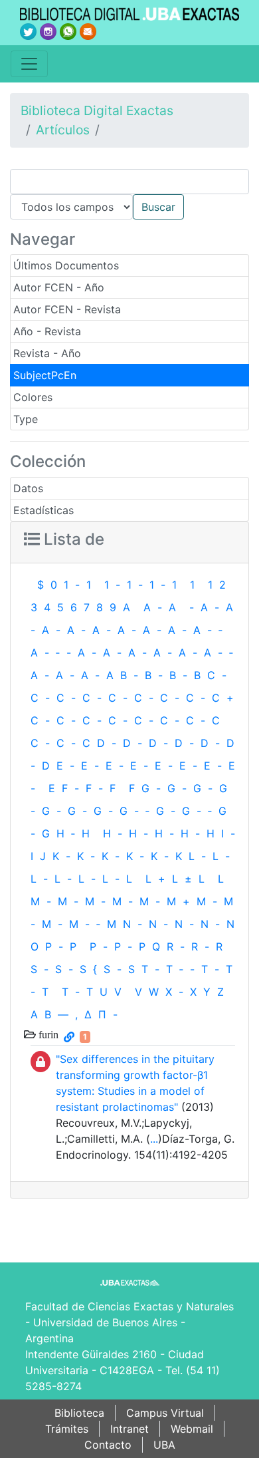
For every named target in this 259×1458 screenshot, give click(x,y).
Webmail (192, 1428)
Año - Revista (47, 331)
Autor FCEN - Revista (67, 309)
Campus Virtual (165, 1412)
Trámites (66, 1428)
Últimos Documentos (66, 265)
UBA (164, 1444)
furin (47, 1034)
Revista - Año (47, 353)
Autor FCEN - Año (58, 287)
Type (25, 419)
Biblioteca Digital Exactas (97, 110)
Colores (32, 397)
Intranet (129, 1428)
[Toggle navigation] (29, 64)
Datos (28, 488)
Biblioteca (79, 1412)
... (154, 1138)
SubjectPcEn (44, 375)
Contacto (107, 1444)
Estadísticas (43, 510)
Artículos (63, 130)
